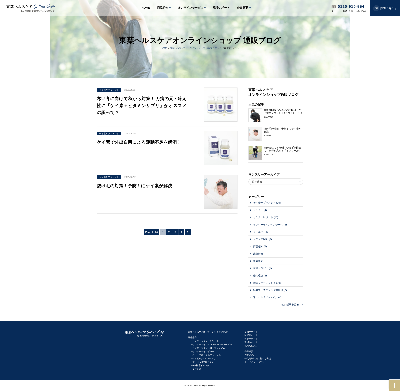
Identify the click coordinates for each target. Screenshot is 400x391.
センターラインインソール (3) (270, 224)
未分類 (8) (258, 253)
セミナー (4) (260, 210)
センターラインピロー (203, 351)
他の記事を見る (291, 304)
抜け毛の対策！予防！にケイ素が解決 (134, 185)
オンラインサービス (190, 7)
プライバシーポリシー (255, 362)
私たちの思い (251, 345)
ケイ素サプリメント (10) (267, 202)
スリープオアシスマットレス (206, 355)
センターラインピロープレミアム (208, 348)
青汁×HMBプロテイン (203, 362)
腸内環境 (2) (260, 275)
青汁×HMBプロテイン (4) (267, 297)
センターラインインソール (205, 341)
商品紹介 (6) (260, 246)
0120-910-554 (350, 6)
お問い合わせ (388, 8)
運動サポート (251, 339)
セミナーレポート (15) (265, 217)
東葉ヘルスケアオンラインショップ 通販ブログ (193, 48)
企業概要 (242, 7)
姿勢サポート (251, 332)
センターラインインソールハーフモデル (212, 344)
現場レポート (221, 7)
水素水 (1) (258, 261)
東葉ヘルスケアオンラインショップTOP (208, 332)
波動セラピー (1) (262, 268)
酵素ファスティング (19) (267, 283)
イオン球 (196, 369)
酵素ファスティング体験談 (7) (270, 290)
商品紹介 (162, 7)
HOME (146, 7)
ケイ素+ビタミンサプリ (203, 358)
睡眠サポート (251, 335)
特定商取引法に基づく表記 (258, 358)
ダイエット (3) (261, 232)
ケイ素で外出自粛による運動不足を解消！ (139, 142)
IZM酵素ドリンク (200, 365)
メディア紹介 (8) (262, 239)
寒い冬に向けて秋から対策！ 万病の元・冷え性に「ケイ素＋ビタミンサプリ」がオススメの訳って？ (142, 105)
